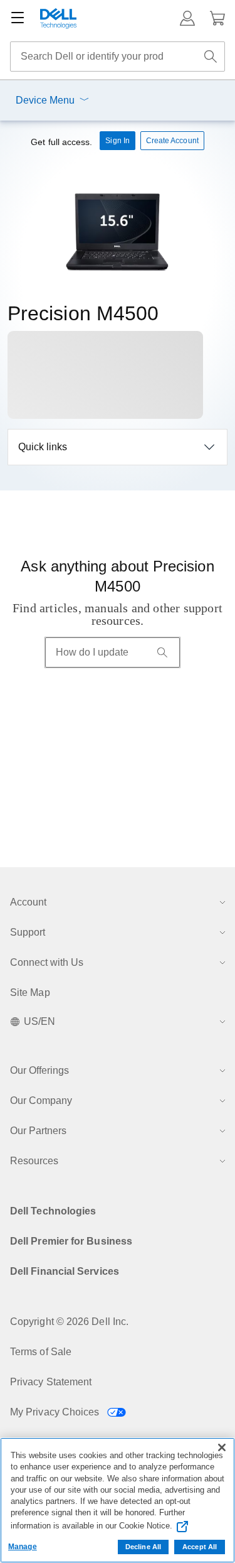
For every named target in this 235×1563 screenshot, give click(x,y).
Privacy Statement (50, 1381)
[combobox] (117, 56)
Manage (22, 1546)
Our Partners (38, 1130)
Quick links (42, 446)
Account (28, 902)
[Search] (162, 652)
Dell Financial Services (64, 1271)
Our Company (41, 1100)
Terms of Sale (40, 1351)
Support (27, 932)
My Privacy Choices (56, 1412)
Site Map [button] (30, 992)
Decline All (143, 1546)
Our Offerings (39, 1070)
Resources (34, 1160)
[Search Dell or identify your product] (210, 56)
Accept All (199, 1546)
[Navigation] (18, 18)
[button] (187, 18)
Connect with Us (46, 962)
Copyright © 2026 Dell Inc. (69, 1321)
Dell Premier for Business (71, 1241)
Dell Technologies (53, 1211)
